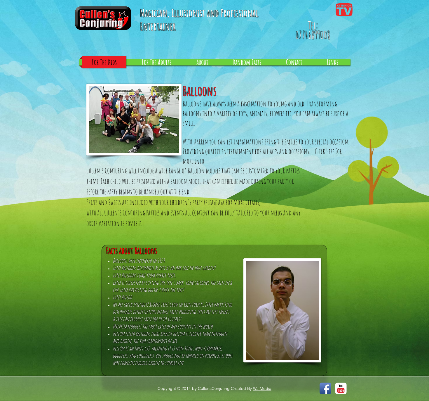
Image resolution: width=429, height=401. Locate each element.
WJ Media (262, 388)
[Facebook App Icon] (325, 388)
